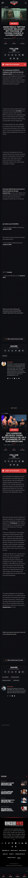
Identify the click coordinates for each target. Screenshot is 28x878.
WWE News (14, 23)
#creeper (9, 272)
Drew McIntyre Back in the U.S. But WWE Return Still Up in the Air (7, 801)
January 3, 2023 (7, 229)
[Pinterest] (19, 55)
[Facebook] (5, 55)
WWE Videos (3, 781)
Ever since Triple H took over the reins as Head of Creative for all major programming (14, 191)
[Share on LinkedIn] (12, 350)
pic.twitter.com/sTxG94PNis (10, 224)
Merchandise (22, 850)
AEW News (6, 413)
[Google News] (12, 55)
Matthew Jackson (15, 677)
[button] (25, 3)
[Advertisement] (12, 177)
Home (2, 413)
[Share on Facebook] (5, 350)
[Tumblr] (19, 843)
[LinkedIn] (15, 55)
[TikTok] (12, 846)
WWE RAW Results (5, 806)
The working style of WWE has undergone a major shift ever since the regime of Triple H (13, 72)
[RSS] (16, 846)
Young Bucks (16, 680)
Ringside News (7, 607)
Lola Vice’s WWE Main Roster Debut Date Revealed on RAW (7, 792)
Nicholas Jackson (6, 680)
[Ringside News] (14, 3)
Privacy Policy (12, 857)
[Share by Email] (22, 350)
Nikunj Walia (7, 38)
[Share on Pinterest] (15, 350)
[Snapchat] (14, 58)
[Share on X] (8, 350)
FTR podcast (13, 523)
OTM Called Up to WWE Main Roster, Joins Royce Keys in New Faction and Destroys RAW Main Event (7, 784)
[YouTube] (22, 55)
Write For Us (14, 850)
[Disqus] (14, 745)
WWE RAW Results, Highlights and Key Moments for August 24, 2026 (7, 809)
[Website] (8, 378)
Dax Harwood (5, 677)
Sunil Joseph (10, 686)
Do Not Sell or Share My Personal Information (14, 865)
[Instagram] (10, 58)
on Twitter (18, 111)
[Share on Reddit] (19, 350)
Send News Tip (5, 850)
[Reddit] (17, 58)
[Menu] (3, 3)
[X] (8, 55)
